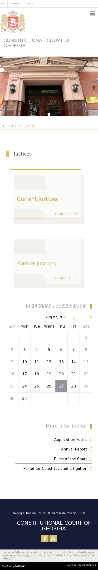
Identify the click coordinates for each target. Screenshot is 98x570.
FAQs (3, 3)
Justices (30, 126)
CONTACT (30, 3)
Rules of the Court (71, 459)
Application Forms (71, 440)
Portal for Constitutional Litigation (55, 468)
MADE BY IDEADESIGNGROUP (81, 565)
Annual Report (74, 449)
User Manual (15, 3)
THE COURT (8, 126)
